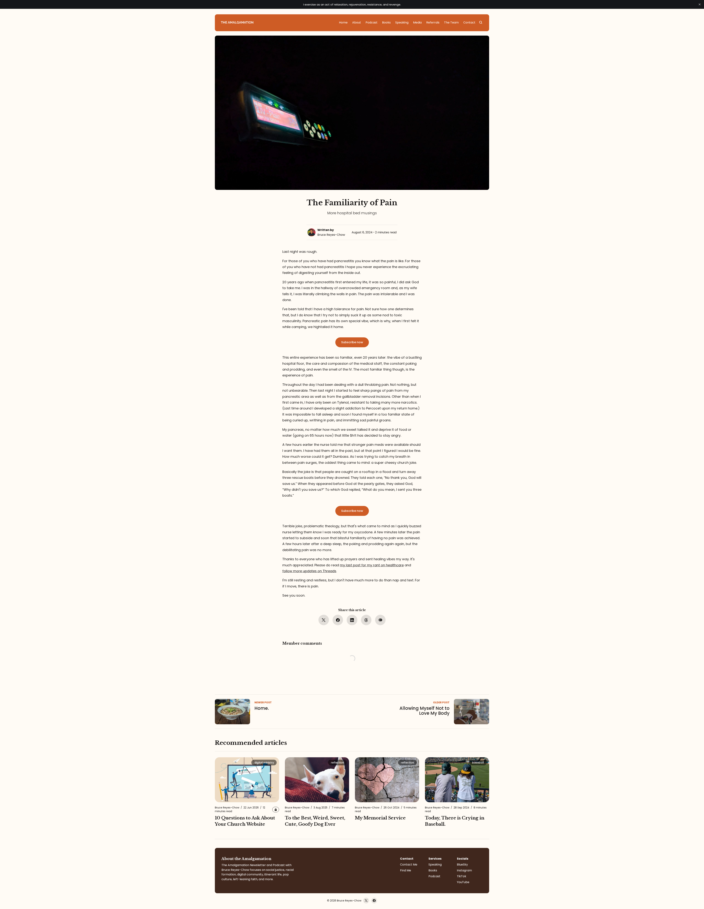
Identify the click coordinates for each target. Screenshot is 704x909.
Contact (406, 859)
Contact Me (408, 864)
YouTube (463, 882)
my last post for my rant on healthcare (372, 565)
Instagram (464, 870)
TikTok (461, 876)
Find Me (405, 870)
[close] (700, 4)
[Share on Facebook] (338, 620)
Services (434, 859)
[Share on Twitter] (323, 620)
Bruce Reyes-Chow (331, 235)
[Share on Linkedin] (352, 620)
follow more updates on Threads (309, 571)
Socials (462, 859)
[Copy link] (380, 620)
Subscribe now (352, 342)
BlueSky (462, 864)
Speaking (435, 864)
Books (432, 870)
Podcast (434, 876)
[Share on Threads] (366, 620)
